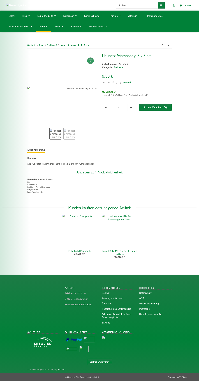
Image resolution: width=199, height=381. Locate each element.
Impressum (144, 308)
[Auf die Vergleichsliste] (90, 60)
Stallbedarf (119, 67)
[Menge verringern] (105, 107)
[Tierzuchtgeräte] (16, 5)
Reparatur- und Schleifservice (116, 308)
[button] (173, 5)
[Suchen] (161, 5)
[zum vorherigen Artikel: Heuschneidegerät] (162, 45)
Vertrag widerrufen (99, 361)
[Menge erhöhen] (130, 107)
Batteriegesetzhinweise (150, 314)
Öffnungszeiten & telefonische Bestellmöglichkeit (116, 315)
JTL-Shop (182, 377)
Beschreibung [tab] (36, 149)
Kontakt (87, 304)
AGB (141, 298)
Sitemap (106, 322)
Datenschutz (145, 292)
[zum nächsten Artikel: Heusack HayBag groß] (168, 45)
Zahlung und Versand (112, 298)
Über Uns (106, 303)
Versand (127, 82)
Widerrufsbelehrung (149, 303)
